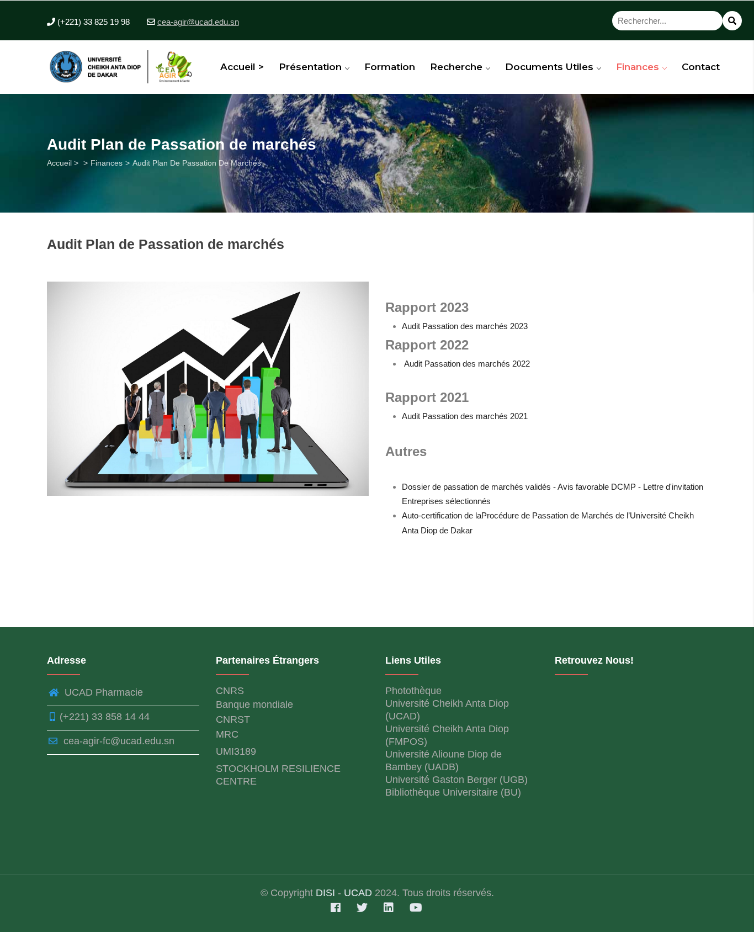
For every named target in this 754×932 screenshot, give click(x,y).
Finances (639, 66)
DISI (327, 892)
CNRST (233, 719)
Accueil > (242, 66)
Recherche (457, 66)
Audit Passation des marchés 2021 (465, 416)
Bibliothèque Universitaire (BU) (453, 792)
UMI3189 (236, 751)
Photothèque (413, 690)
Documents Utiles (550, 66)
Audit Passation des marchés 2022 (467, 363)
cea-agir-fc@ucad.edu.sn (117, 740)
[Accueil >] (123, 63)
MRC (227, 734)
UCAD (358, 892)
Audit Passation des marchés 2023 (465, 326)
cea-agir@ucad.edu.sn (198, 22)
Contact (701, 66)
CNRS (230, 690)
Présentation (311, 66)
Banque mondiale (254, 704)
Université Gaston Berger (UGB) (456, 779)
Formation (389, 66)
